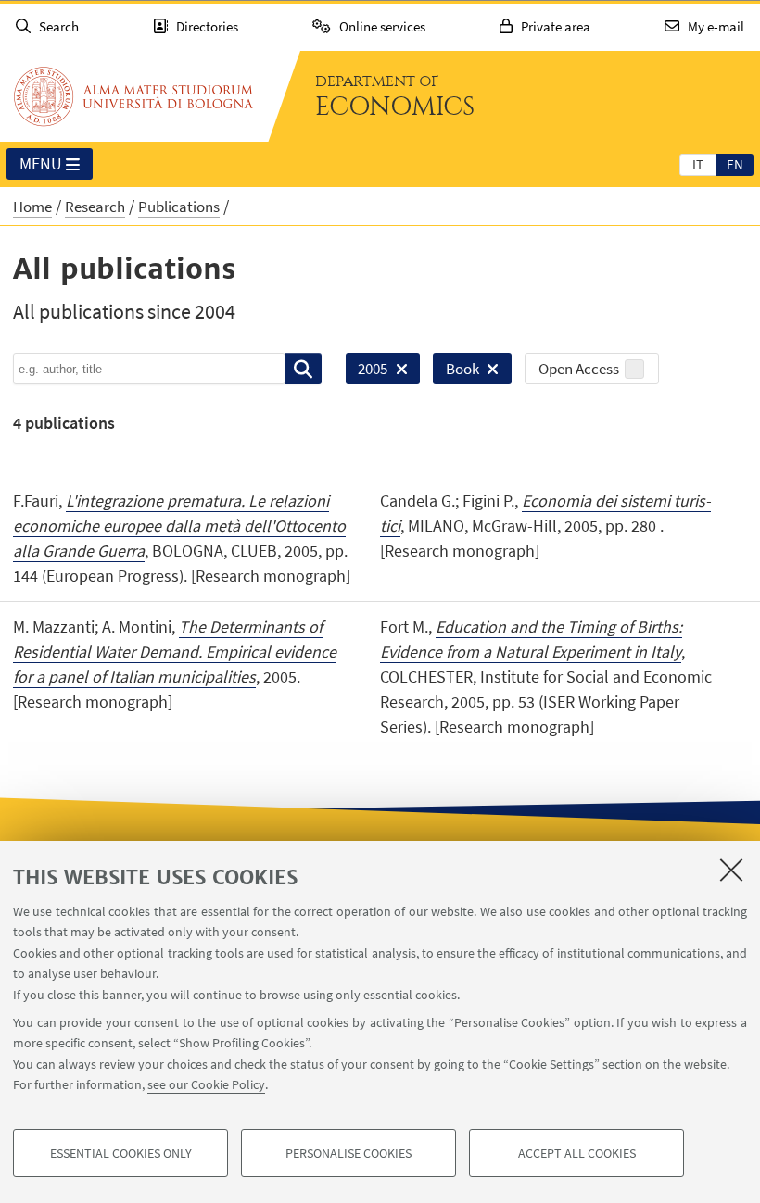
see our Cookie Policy (206, 1084)
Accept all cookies (577, 1153)
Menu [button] (40, 163)
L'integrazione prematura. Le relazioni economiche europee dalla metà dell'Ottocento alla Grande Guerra (179, 525)
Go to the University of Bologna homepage (133, 96)
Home (32, 206)
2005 (366, 371)
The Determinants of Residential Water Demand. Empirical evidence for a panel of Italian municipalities (174, 651)
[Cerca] (303, 368)
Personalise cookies (348, 1153)
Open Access (578, 368)
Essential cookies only (121, 1153)
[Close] (731, 869)
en (735, 164)
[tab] (697, 164)
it (697, 164)
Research (95, 206)
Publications (179, 206)
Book (455, 371)
